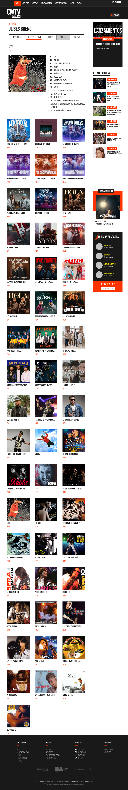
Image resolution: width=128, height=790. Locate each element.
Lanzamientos (46, 3)
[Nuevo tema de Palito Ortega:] (99, 97)
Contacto (107, 752)
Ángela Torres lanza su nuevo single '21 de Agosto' (114, 153)
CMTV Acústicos (61, 3)
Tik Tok (80, 758)
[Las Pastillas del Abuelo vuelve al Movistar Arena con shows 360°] (99, 111)
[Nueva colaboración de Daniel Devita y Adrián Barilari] (99, 83)
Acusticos (49, 752)
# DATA (48, 749)
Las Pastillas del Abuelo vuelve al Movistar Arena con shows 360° (114, 112)
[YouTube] (113, 2)
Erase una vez (51, 758)
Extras (79, 3)
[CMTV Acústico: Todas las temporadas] (108, 30)
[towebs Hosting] (42, 769)
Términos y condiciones (76, 781)
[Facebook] (120, 2)
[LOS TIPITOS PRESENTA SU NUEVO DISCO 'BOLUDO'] (99, 125)
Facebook (81, 755)
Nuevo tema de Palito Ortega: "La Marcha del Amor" (113, 98)
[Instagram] (115, 2)
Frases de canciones (53, 755)
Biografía (17, 37)
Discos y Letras (34, 37)
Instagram (82, 752)
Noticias (35, 3)
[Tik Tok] (118, 2)
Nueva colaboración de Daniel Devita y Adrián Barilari (113, 84)
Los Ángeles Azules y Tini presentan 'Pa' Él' (114, 139)
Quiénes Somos (109, 749)
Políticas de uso (88, 781)
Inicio (17, 3)
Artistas (25, 3)
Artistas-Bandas (23, 752)
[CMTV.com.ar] (15, 13)
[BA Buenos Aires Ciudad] (62, 769)
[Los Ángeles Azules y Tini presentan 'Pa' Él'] (99, 138)
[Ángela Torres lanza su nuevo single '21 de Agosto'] (99, 152)
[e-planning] (83, 769)
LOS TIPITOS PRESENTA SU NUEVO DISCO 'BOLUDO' (113, 125)
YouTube (81, 749)
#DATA (72, 3)
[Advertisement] (108, 173)
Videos (50, 37)
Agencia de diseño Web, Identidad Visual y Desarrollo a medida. (66, 785)
